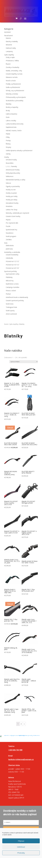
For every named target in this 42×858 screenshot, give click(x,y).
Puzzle (8, 226)
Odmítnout (21, 847)
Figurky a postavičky (13, 186)
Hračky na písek (11, 193)
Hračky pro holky (11, 196)
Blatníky (8, 104)
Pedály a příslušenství (13, 84)
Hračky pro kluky (11, 200)
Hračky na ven (11, 190)
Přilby (8, 137)
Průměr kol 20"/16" (12, 268)
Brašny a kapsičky (12, 107)
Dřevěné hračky (11, 160)
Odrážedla (9, 258)
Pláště (8, 134)
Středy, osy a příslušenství (15, 90)
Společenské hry (11, 230)
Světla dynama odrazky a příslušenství (19, 150)
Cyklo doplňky (9, 55)
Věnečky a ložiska (12, 94)
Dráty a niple (10, 57)
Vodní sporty (10, 311)
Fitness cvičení (11, 291)
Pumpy (8, 140)
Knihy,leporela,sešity (13, 173)
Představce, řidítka (12, 61)
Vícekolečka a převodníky (14, 101)
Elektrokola (10, 245)
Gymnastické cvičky (12, 274)
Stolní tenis (9, 304)
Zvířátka (9, 240)
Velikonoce (9, 176)
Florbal (8, 294)
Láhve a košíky (11, 121)
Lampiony (9, 51)
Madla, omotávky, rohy (14, 71)
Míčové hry (9, 281)
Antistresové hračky (12, 170)
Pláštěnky (9, 277)
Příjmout (21, 841)
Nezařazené (8, 35)
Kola (5, 243)
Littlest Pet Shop (11, 210)
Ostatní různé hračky (13, 216)
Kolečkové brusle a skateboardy (17, 297)
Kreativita (9, 206)
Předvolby (21, 853)
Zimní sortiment (11, 314)
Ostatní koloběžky (12, 255)
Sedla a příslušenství (13, 87)
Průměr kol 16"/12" (12, 265)
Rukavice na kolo (12, 77)
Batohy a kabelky (12, 41)
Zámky (8, 154)
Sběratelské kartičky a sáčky (15, 180)
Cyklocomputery (11, 114)
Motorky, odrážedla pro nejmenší (17, 213)
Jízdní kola (9, 249)
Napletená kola (11, 127)
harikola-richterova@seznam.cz (21, 759)
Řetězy (8, 144)
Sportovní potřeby (10, 271)
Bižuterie (9, 45)
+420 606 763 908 (15, 750)
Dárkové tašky (11, 48)
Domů (6, 324)
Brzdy (8, 110)
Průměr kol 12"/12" (12, 261)
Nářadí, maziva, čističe (14, 130)
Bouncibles (9, 163)
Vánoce (8, 183)
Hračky (6, 157)
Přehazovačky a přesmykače (16, 97)
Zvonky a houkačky (12, 67)
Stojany (8, 147)
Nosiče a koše (11, 81)
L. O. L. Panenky (11, 166)
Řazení (8, 64)
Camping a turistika (12, 287)
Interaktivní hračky (12, 203)
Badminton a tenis (12, 284)
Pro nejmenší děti (12, 223)
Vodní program (11, 236)
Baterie (8, 38)
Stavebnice (9, 233)
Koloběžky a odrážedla (12, 252)
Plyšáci (8, 220)
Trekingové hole (11, 307)
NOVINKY (7, 32)
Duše (7, 117)
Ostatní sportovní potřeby (15, 300)
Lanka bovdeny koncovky (14, 124)
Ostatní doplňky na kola (14, 74)
